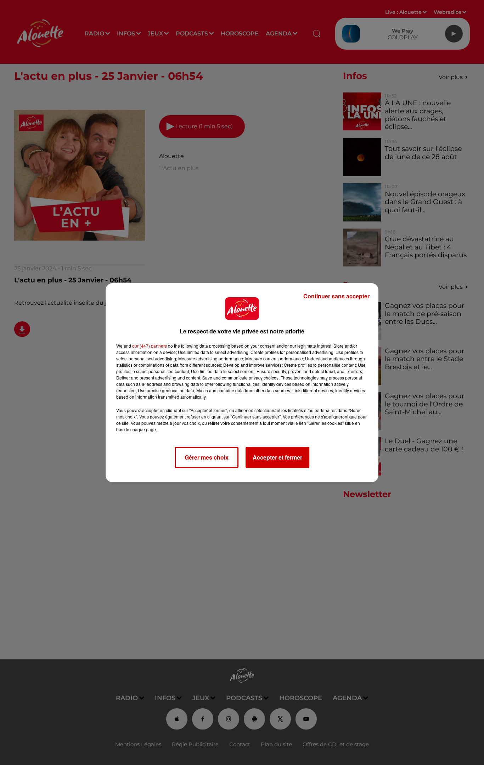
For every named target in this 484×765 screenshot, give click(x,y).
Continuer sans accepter (336, 296)
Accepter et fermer (277, 457)
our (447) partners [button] (149, 346)
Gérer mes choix (207, 457)
